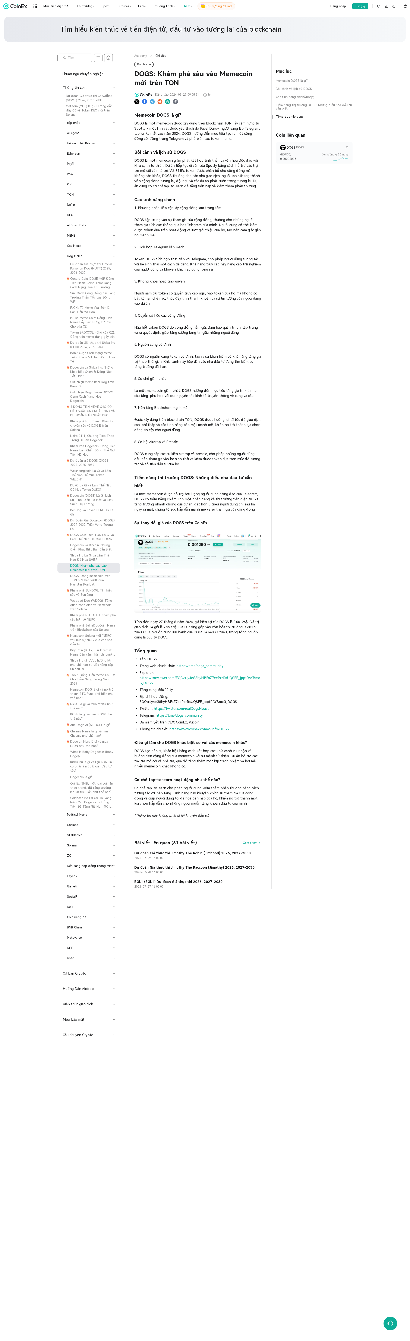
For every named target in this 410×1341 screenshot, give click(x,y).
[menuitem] (88, 98)
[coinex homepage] (16, 6)
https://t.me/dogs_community (199, 666)
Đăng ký (360, 6)
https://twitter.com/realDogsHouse (181, 709)
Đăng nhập (338, 6)
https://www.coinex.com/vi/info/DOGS (199, 729)
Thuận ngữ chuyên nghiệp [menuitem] (83, 74)
